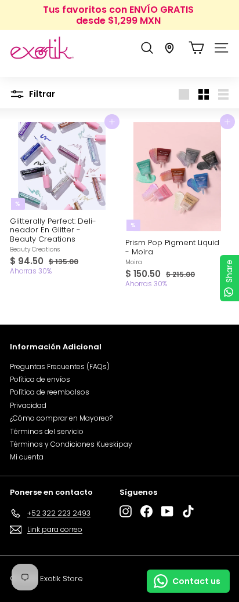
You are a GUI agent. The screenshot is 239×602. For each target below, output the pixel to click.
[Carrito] (196, 48)
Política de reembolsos (49, 392)
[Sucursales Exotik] (169, 48)
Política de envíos (40, 379)
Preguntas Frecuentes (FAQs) (60, 366)
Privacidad (28, 405)
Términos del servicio (47, 431)
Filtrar (41, 94)
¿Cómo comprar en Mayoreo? (61, 418)
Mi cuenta (27, 457)
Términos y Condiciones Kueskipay (71, 444)
